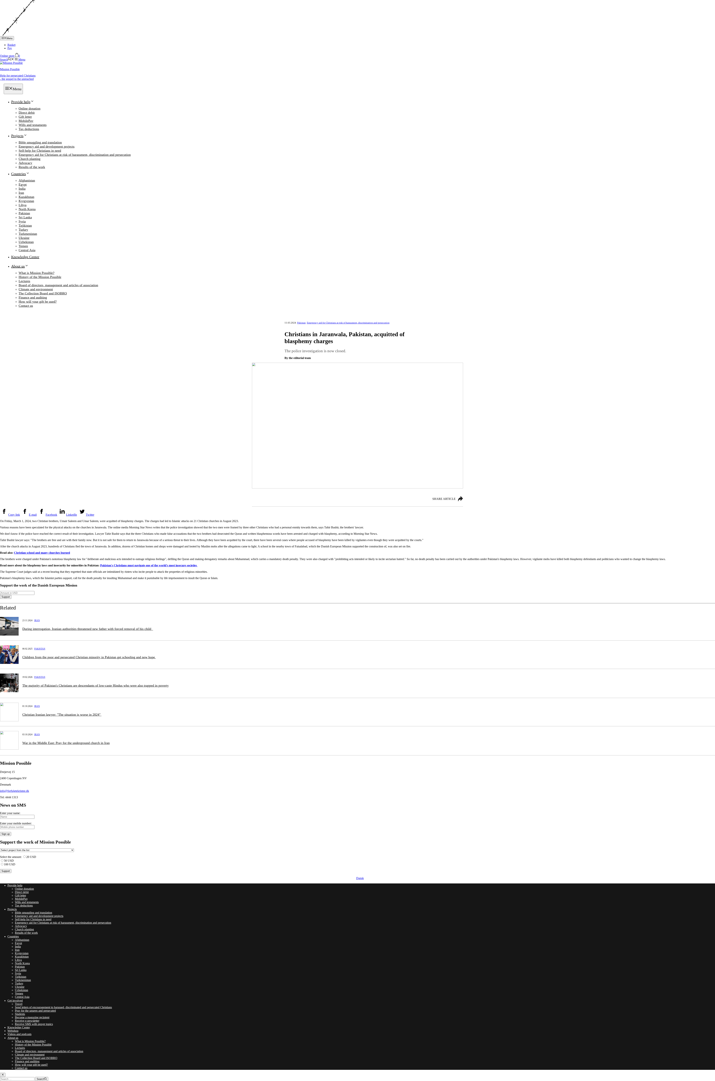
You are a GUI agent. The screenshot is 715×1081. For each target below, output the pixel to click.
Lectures (24, 281)
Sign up (5, 834)
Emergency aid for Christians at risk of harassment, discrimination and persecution (75, 155)
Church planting (29, 159)
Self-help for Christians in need (40, 150)
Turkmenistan (28, 234)
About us (18, 266)
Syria (22, 221)
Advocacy (25, 163)
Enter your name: (10, 813)
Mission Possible (10, 69)
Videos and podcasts (19, 1034)
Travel (18, 1004)
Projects (17, 136)
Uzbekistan (26, 242)
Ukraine (24, 238)
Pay (9, 48)
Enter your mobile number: (16, 823)
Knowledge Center (25, 257)
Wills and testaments (33, 125)
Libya (22, 205)
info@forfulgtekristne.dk (14, 790)
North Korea (27, 209)
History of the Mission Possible (40, 277)
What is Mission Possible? (36, 273)
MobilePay (26, 121)
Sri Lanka (25, 217)
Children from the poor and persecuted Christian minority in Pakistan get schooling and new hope (89, 657)
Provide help (20, 102)
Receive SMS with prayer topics (34, 1024)
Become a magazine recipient (32, 1017)
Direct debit (27, 112)
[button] (7, 59)
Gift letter (25, 117)
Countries (18, 174)
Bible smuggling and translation (40, 142)
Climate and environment (36, 289)
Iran (21, 193)
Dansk (360, 878)
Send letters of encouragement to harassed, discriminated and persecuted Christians (63, 1007)
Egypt (23, 184)
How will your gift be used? (38, 301)
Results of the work (32, 167)
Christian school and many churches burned (42, 552)
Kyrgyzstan (26, 201)
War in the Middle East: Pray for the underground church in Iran (66, 743)
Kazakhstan (26, 197)
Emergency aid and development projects (46, 146)
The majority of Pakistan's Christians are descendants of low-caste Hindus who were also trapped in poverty (95, 685)
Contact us (26, 306)
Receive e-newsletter (27, 1020)
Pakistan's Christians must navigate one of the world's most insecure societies (149, 565)
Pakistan (24, 213)
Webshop (12, 1030)
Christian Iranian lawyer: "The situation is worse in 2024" (61, 714)
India (22, 188)
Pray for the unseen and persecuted (35, 1010)
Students (20, 1014)
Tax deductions (29, 129)
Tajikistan (25, 225)
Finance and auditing (33, 297)
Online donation (29, 108)
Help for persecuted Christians (18, 77)
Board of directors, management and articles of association (58, 285)
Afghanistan (27, 180)
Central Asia (27, 250)
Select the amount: (11, 856)
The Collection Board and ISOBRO (43, 293)
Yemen (23, 246)
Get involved (15, 1000)
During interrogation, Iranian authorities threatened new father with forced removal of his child (87, 629)
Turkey (23, 229)
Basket (11, 44)
